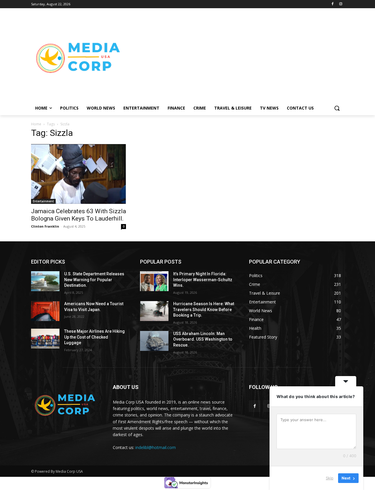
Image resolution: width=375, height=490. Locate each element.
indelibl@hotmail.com (155, 447)
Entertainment (43, 201)
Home (36, 124)
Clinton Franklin (45, 226)
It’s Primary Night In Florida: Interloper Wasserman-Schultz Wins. (202, 280)
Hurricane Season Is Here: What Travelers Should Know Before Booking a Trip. (203, 309)
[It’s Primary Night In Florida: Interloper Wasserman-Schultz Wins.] (154, 281)
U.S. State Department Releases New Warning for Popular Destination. (94, 280)
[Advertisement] (234, 57)
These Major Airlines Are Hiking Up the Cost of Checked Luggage (94, 337)
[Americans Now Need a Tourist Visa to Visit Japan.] (45, 311)
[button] (337, 108)
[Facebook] (332, 4)
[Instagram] (340, 4)
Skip (329, 478)
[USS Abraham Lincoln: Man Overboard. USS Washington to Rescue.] (154, 341)
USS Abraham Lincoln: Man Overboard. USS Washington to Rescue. (202, 339)
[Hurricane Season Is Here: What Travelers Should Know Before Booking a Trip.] (154, 311)
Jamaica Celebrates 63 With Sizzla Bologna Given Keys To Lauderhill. (78, 215)
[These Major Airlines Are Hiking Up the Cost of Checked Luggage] (45, 339)
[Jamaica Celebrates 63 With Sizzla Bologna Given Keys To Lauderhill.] (78, 174)
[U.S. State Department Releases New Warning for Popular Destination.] (45, 281)
